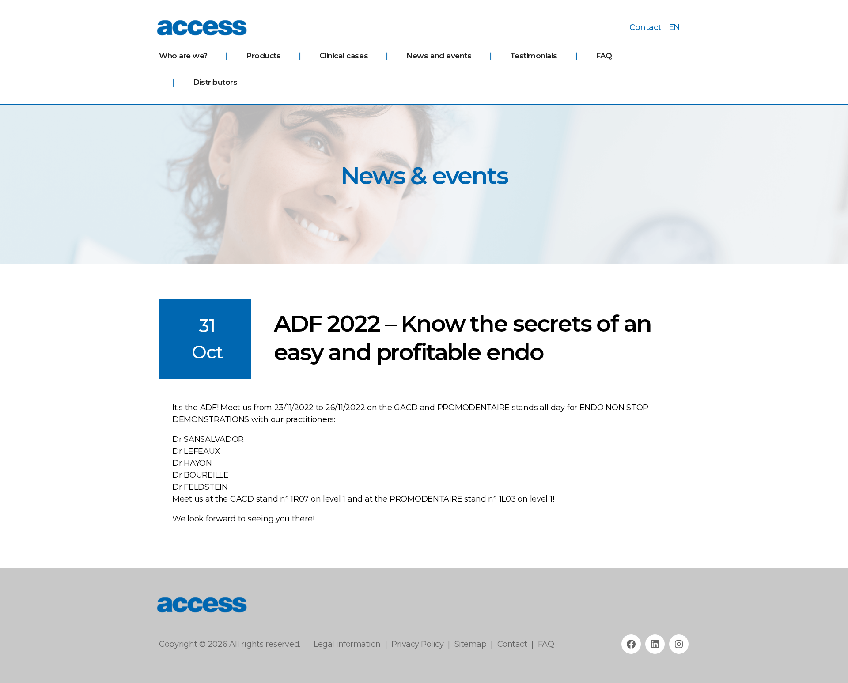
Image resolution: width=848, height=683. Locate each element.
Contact (645, 27)
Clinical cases (343, 55)
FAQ (604, 55)
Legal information (347, 644)
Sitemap (470, 644)
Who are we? (183, 55)
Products (263, 55)
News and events (438, 55)
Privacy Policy (417, 644)
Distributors (215, 82)
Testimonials (533, 55)
